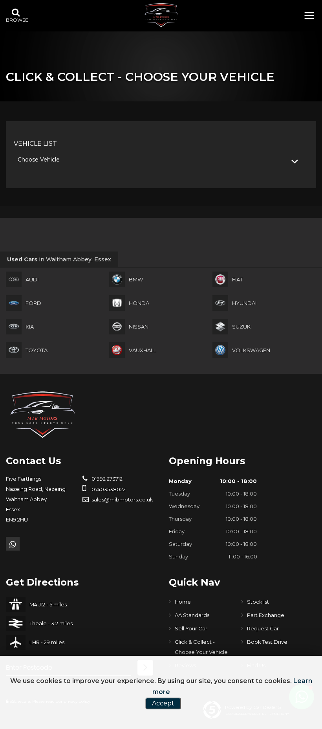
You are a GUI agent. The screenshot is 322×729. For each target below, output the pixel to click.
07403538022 (108, 489)
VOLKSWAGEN (251, 350)
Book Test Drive (267, 642)
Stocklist (258, 602)
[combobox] (161, 160)
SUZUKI (242, 326)
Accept (163, 703)
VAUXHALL (142, 350)
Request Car (263, 628)
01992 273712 (106, 479)
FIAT (237, 279)
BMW (136, 279)
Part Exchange (265, 615)
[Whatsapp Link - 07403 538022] (13, 544)
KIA (30, 326)
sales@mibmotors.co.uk (121, 499)
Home (183, 602)
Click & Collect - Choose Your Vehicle (201, 647)
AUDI (32, 279)
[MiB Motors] (161, 15)
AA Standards (192, 615)
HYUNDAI (244, 303)
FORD (33, 303)
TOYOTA (37, 350)
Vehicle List (35, 143)
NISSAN (138, 326)
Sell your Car (191, 628)
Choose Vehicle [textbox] (39, 159)
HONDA (139, 303)
